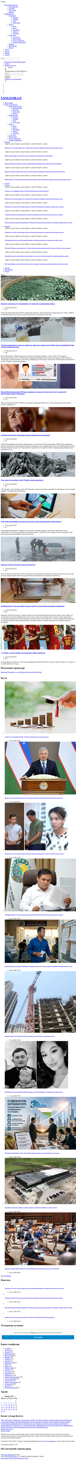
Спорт (7, 49)
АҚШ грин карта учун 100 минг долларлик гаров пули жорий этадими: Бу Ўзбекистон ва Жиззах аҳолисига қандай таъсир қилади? (38, 179)
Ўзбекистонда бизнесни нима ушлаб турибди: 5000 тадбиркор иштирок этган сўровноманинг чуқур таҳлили (32, 1153)
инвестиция (37, 1424)
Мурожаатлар (9, 1354)
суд (21, 1425)
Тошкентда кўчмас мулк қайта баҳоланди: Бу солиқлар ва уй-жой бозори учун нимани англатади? (30, 1036)
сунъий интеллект (29, 1425)
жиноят (20, 1424)
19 (9, 1407)
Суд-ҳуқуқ (16, 37)
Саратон (45, 1422)
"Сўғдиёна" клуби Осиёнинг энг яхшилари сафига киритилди (23, 653)
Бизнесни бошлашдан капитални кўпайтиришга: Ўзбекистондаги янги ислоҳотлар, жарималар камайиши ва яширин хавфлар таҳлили (38, 222)
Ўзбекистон (9, 1375)
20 (11, 1407)
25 (6, 1409)
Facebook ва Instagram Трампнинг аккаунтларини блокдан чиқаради (25, 435)
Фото (14, 26)
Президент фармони (22, 1422)
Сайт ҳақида (13, 1458)
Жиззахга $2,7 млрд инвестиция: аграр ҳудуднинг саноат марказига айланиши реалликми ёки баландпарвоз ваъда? (34, 147)
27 (11, 1409)
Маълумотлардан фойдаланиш (15, 62)
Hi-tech (11, 48)
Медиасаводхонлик (11, 5)
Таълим (15, 17)
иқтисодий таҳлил (47, 1424)
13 (11, 1405)
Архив (7, 1352)
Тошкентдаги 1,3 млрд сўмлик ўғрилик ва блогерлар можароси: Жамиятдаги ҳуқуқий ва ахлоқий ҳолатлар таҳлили (34, 206)
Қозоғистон (31, 1427)
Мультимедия (13, 7)
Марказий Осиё (60, 1420)
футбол (3, 1427)
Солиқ (50, 1422)
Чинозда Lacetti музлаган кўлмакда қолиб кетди (18, 565)
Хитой (3, 1424)
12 (9, 1405)
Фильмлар (16, 30)
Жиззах (7, 53)
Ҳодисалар (8, 1384)
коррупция (57, 1424)
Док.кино (16, 33)
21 (14, 1407)
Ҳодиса (7, 268)
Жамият (11, 44)
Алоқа (7, 64)
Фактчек (11, 8)
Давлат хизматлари (19, 42)
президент (64, 1424)
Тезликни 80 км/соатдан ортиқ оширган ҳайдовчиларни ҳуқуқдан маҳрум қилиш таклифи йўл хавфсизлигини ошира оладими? (37, 256)
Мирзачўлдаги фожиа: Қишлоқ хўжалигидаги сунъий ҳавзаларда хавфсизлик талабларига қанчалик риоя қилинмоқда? (35, 171)
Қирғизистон (22, 1427)
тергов (53, 1425)
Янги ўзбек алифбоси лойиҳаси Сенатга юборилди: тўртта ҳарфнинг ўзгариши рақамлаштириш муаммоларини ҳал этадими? (36, 264)
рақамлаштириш (6, 1425)
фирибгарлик (68, 1425)
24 (4, 1409)
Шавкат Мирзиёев (12, 1424)
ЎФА (2, 1420)
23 (2, 1409)
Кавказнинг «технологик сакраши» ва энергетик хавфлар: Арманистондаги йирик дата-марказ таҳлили (31, 1207)
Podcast (11, 12)
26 (9, 1409)
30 (2, 1411)
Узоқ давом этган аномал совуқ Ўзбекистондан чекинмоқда (22, 480)
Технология (9, 1380)
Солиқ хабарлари (18, 40)
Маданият (8, 1373)
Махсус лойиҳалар (11, 104)
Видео (15, 28)
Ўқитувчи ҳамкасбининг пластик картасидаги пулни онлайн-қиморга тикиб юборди (31, 521)
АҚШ (32, 1420)
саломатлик (16, 1425)
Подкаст (7, 1386)
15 (16, 1405)
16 (2, 1407)
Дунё (14, 21)
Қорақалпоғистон (42, 1427)
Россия (31, 1422)
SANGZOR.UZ (11, 98)
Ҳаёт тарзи (16, 23)
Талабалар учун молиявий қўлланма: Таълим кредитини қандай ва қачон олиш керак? (27, 191)
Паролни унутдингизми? (13, 79)
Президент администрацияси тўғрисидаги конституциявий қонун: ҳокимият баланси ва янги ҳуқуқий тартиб (32, 1268)
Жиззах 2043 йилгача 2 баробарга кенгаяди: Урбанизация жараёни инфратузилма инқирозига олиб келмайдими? (33, 163)
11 (6, 1405)
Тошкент (56, 1422)
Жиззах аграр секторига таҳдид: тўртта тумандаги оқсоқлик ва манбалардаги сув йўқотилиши (29, 155)
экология (9, 1427)
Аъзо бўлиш (38, 1337)
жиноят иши (28, 1424)
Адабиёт (7, 1348)
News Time (12, 10)
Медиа (11, 24)
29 (16, 1409)
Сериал (15, 32)
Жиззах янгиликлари (12, 1377)
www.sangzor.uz (50, 1441)
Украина (67, 1422)
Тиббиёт (15, 19)
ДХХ (36, 1420)
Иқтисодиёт (17, 39)
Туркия (61, 1422)
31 (4, 1411)
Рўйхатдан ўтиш (10, 65)
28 (14, 1409)
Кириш (10, 67)
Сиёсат (7, 55)
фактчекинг (59, 1425)
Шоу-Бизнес (13, 46)
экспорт (15, 1427)
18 (6, 1407)
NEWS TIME (9, 1368)
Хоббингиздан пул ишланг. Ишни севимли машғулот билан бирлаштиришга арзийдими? (33, 606)
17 (4, 1407)
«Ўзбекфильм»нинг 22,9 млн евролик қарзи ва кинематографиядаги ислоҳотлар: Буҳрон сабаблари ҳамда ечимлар (34, 214)
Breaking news (9, 14)
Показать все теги (7, 1429)
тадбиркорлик (40, 1425)
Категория (12, 16)
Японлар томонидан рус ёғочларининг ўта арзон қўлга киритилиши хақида (28, 304)
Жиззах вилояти (49, 1420)
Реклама (21, 1458)
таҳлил (48, 1425)
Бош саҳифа (9, 103)
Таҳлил (7, 51)
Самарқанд (38, 1422)
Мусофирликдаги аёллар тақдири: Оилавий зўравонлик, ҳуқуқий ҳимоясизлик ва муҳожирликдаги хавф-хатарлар (34, 240)
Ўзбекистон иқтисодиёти (21, 1420)
